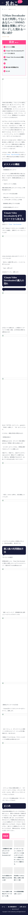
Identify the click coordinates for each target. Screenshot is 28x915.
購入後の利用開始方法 (11, 67)
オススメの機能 (9, 47)
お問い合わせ (23, 906)
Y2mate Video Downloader (13, 154)
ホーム (5, 9)
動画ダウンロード (12, 9)
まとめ (7, 71)
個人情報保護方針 (12, 906)
